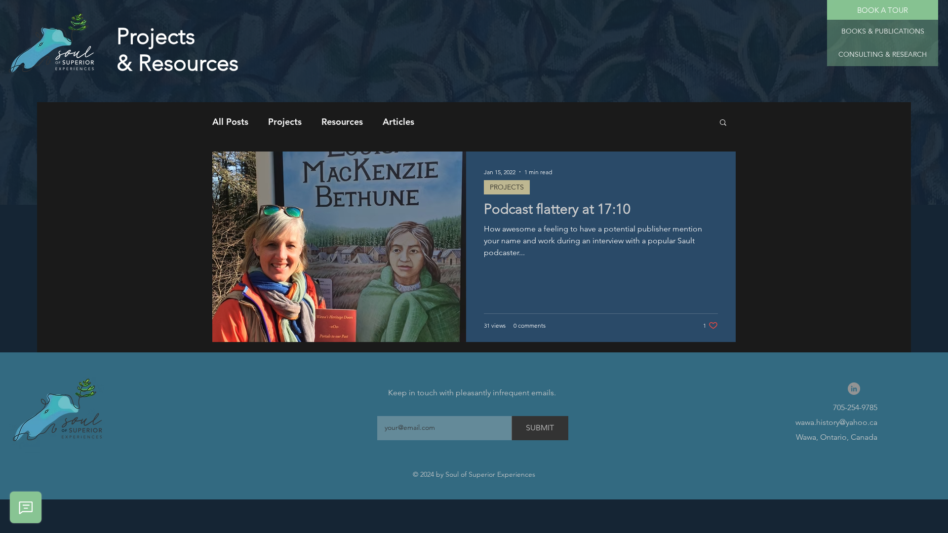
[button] (882, 54)
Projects (285, 121)
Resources (342, 121)
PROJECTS (507, 187)
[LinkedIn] (854, 388)
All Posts (230, 121)
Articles (398, 121)
